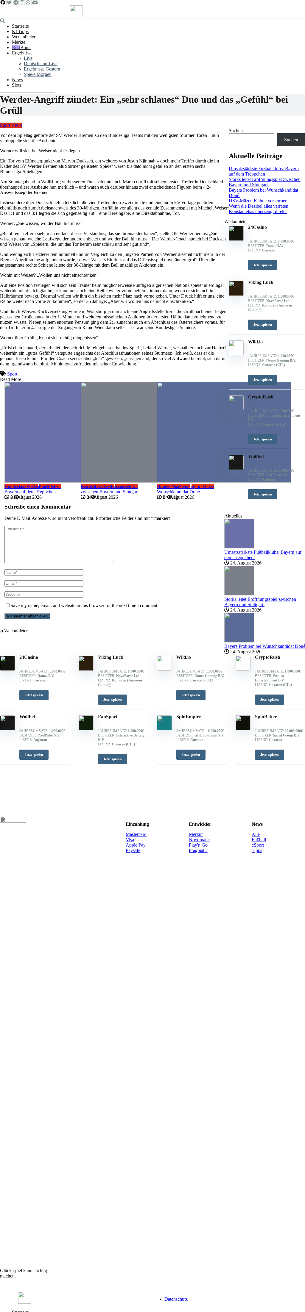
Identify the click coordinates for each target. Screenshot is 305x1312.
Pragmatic (198, 850)
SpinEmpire (188, 716)
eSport (258, 844)
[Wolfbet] (7, 728)
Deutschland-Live (40, 63)
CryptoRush (267, 657)
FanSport (107, 716)
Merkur (196, 834)
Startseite (20, 26)
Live (28, 58)
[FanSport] (86, 728)
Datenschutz (176, 1299)
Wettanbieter (23, 36)
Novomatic (199, 839)
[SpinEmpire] (164, 728)
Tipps (257, 850)
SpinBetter (266, 716)
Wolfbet (27, 716)
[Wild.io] (164, 669)
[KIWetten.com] (76, 15)
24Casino (28, 657)
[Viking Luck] (86, 669)
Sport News (11, 125)
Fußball (259, 839)
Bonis (25, 47)
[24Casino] (7, 669)
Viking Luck (110, 657)
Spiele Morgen (38, 74)
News (17, 79)
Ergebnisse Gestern (42, 68)
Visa (130, 839)
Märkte (18, 42)
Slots (16, 84)
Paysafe (133, 850)
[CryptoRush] (243, 669)
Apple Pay (136, 844)
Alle (256, 834)
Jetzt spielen (34, 695)
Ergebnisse (22, 52)
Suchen (236, 130)
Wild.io (183, 657)
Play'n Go (198, 844)
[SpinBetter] (243, 728)
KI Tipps (20, 31)
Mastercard (136, 834)
